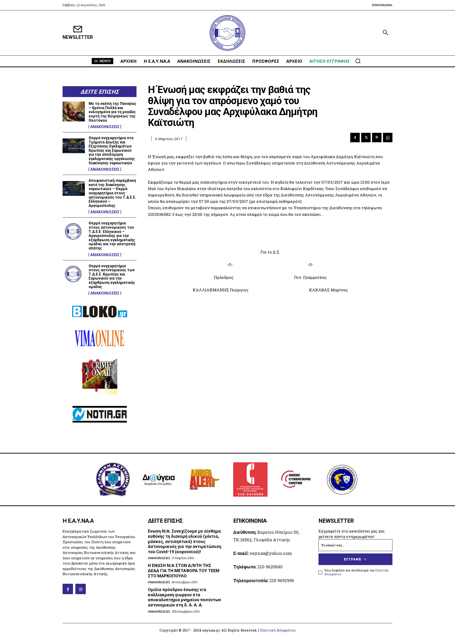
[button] (385, 33)
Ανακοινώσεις (104, 127)
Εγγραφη (352, 559)
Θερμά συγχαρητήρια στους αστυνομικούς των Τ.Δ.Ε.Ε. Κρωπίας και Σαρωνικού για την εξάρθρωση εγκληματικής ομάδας (112, 276)
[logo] (227, 33)
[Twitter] (366, 137)
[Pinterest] (377, 137)
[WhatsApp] (387, 137)
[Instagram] (80, 589)
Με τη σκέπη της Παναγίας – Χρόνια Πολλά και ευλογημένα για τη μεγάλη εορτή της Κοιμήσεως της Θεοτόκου (112, 111)
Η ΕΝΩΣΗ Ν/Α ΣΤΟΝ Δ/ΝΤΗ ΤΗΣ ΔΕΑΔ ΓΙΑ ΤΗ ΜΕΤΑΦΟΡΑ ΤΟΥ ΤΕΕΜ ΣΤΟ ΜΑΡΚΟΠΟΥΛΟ (183, 570)
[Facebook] (355, 137)
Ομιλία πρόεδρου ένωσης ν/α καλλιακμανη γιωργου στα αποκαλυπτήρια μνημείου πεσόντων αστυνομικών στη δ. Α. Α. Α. (184, 597)
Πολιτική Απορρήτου (278, 630)
